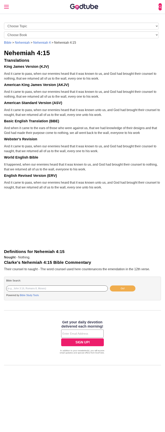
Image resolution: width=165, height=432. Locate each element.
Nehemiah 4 (42, 42)
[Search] (160, 6)
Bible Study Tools (29, 295)
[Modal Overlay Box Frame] (82, 338)
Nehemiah (22, 42)
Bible (7, 42)
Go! (123, 288)
